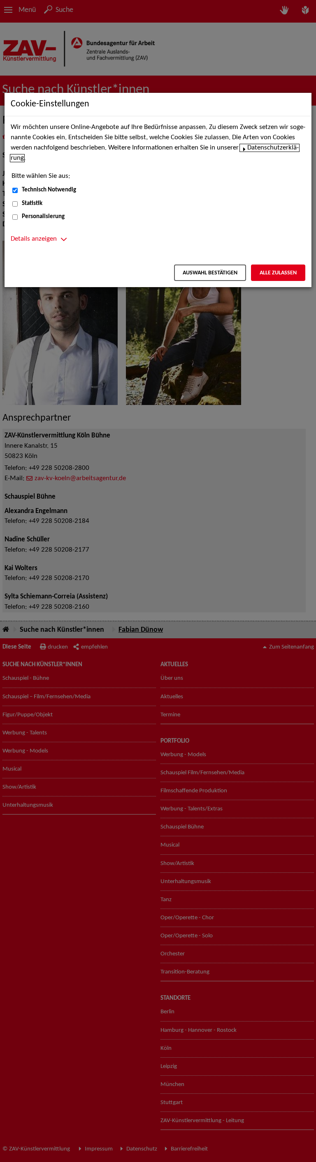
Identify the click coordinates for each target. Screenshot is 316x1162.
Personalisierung (43, 217)
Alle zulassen (278, 273)
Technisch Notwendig (49, 190)
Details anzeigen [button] (34, 239)
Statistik (32, 203)
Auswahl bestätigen (210, 273)
